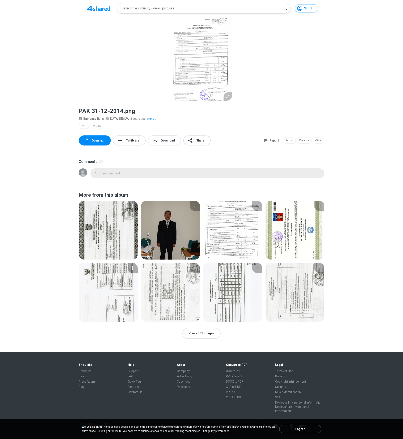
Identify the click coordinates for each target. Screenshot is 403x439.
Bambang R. (91, 118)
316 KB (97, 126)
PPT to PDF (233, 392)
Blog (82, 386)
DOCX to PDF (234, 381)
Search (83, 376)
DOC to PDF (233, 371)
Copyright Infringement (290, 381)
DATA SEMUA (119, 118)
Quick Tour (135, 381)
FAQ (130, 376)
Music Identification (288, 392)
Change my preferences (215, 431)
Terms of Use (284, 371)
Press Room (87, 381)
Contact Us (135, 392)
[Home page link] (98, 8)
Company (183, 371)
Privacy (280, 376)
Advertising (184, 376)
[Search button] (285, 8)
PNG (83, 126)
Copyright (183, 381)
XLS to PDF (233, 386)
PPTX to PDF (234, 376)
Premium (85, 371)
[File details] (108, 230)
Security (280, 386)
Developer (183, 386)
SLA (278, 397)
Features (134, 386)
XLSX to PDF (234, 397)
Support (133, 371)
